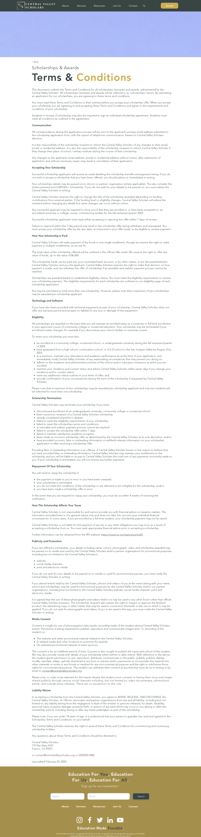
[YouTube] (120, 820)
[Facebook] (90, 820)
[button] (65, 6)
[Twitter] (100, 820)
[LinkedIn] (110, 820)
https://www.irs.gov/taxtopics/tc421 (122, 534)
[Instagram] (79, 820)
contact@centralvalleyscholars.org (62, 670)
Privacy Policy (125, 836)
